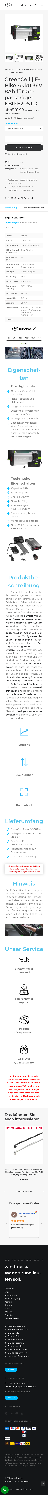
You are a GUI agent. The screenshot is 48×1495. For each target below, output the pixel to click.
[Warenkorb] (34, 5)
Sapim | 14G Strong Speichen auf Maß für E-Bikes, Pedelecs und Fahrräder (25, 1172)
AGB (31, 1489)
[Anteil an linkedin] (18, 198)
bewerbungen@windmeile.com (20, 1386)
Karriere (8, 1302)
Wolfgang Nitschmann (29, 1213)
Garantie (9, 1315)
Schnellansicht (41, 1133)
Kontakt (8, 1308)
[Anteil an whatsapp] (21, 198)
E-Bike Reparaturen (17, 1353)
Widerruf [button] (12, 1397)
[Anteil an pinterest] (15, 198)
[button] (42, 5)
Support (9, 1305)
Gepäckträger (11, 123)
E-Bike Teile (13, 1333)
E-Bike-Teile (29, 69)
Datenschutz (21, 1489)
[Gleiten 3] (29, 58)
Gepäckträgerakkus (15, 72)
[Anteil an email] (31, 198)
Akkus (39, 69)
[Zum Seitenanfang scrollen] (43, 1483)
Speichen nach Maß (17, 1349)
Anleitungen (11, 1295)
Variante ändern (12, 227)
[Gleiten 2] (19, 58)
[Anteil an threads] (11, 198)
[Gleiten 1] (9, 58)
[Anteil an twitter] (8, 198)
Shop (18, 69)
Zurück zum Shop (24, 1191)
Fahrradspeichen (16, 1346)
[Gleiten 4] (39, 58)
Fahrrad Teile (14, 1336)
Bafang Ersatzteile (16, 1326)
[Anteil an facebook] (5, 198)
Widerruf (9, 1312)
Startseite (9, 69)
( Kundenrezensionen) (24, 118)
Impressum (9, 1489)
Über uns (9, 1288)
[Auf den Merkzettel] (41, 1128)
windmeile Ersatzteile (18, 1329)
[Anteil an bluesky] (25, 198)
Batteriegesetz (12, 1318)
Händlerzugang (12, 1298)
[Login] (25, 5)
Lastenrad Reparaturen (19, 1356)
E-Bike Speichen (16, 1343)
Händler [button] (12, 1369)
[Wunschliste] (29, 5)
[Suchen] (21, 5)
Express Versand (15, 1339)
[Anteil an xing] (28, 198)
